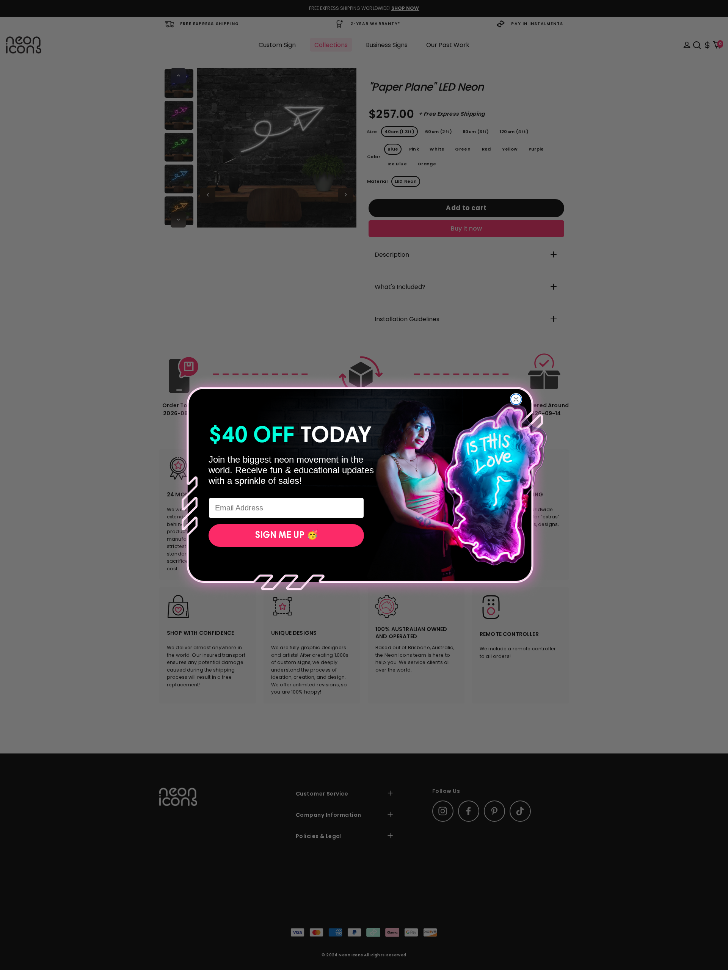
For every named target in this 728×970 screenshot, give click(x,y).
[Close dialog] (516, 399)
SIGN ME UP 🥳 (286, 535)
